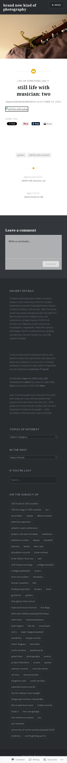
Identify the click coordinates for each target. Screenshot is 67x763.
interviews (16, 619)
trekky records (44, 705)
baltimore (47, 534)
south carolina (37, 680)
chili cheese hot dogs (22, 564)
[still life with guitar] (16, 109)
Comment (51, 264)
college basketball (20, 570)
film (34, 582)
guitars (20, 155)
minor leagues (18, 644)
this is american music (22, 705)
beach (27, 546)
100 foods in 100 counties (24, 503)
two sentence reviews (22, 717)
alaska (29, 515)
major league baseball (32, 631)
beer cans (39, 546)
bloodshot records (20, 552)
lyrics (14, 631)
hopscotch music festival (24, 607)
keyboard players (35, 619)
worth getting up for (35, 735)
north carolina (18, 650)
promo (37, 662)
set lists (15, 674)
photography (33, 656)
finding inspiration (20, 589)
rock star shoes (40, 668)
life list (31, 625)
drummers (38, 576)
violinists (16, 735)
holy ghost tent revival (23, 601)
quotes (47, 662)
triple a (15, 711)
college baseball (45, 564)
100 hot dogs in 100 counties (26, 509)
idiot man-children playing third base (30, 613)
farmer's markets (20, 582)
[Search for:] (33, 480)
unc (39, 717)
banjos (36, 540)
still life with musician (39, 155)
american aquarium (21, 521)
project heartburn (20, 662)
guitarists (16, 595)
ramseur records (19, 668)
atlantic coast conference (24, 528)
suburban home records (23, 686)
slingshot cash (18, 680)
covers (37, 570)
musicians (35, 644)
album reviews (44, 515)
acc (47, 509)
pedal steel (16, 656)
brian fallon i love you (22, 558)
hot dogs (45, 607)
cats (40, 558)
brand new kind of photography (19, 7)
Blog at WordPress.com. (33, 755)
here (25, 378)
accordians (16, 515)
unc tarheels (17, 723)
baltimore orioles (20, 540)
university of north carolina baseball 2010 (33, 729)
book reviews (41, 552)
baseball (48, 540)
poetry (47, 656)
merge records (33, 638)
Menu (58, 5)
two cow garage (31, 711)
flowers (38, 589)
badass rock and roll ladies (24, 534)
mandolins (16, 638)
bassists (15, 546)
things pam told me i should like (27, 699)
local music (44, 625)
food (48, 589)
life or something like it (33, 81)
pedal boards (36, 650)
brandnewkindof (25, 102)
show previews (31, 674)
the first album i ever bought (25, 693)
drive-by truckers (20, 576)
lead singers (17, 625)
